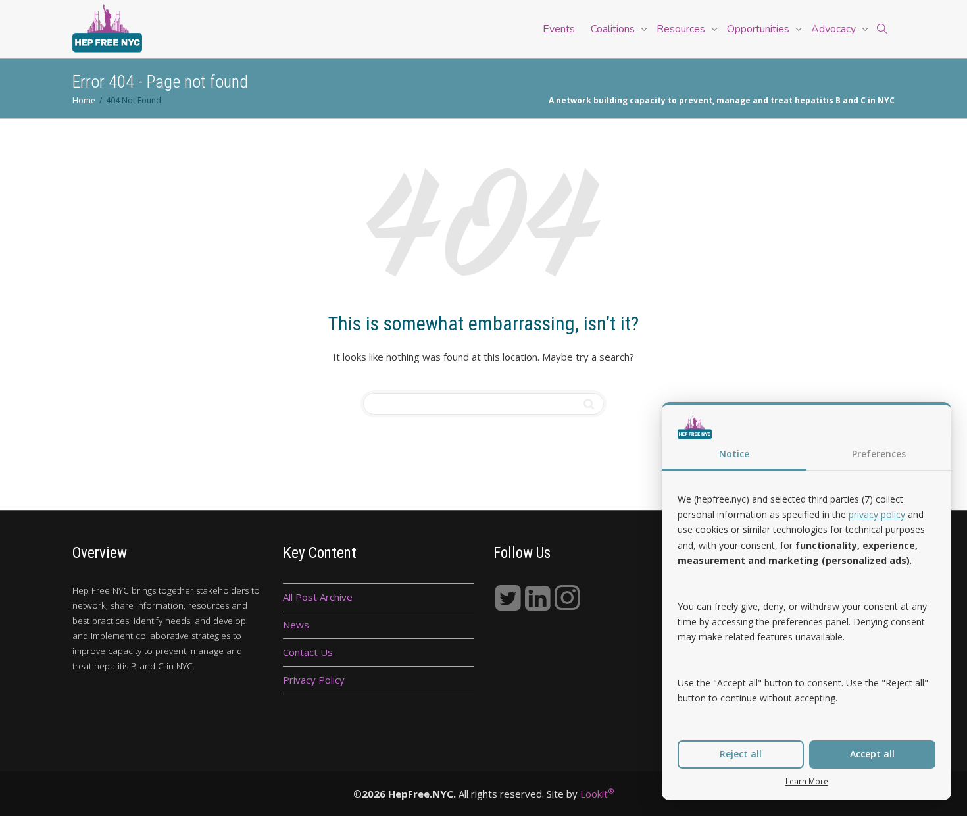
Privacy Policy (314, 679)
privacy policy (877, 514)
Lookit (597, 793)
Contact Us (308, 652)
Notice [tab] (734, 453)
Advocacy (834, 29)
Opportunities (759, 29)
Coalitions (614, 29)
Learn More (806, 781)
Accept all (872, 754)
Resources (682, 29)
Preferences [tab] (879, 453)
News (296, 624)
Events (559, 29)
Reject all (741, 754)
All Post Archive (318, 596)
